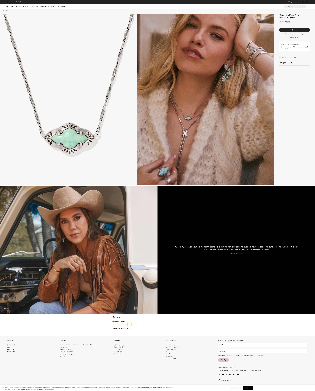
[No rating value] (290, 57)
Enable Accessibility (305, 2)
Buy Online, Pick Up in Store (120, 345)
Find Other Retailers (65, 353)
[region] (157, 388)
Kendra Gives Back (12, 345)
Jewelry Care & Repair (171, 347)
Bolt (167, 351)
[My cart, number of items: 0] (308, 6)
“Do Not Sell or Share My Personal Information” (32, 389)
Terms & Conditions (118, 349)
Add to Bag (294, 30)
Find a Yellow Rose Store (66, 351)
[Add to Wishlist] (308, 16)
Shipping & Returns (118, 347)
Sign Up (223, 360)
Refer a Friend (11, 351)
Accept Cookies (248, 388)
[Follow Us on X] (226, 375)
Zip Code (222, 351)
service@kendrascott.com (67, 349)
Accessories (43, 6)
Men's (57, 6)
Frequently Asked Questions (173, 345)
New (12, 6)
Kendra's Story (11, 344)
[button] (115, 324)
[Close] (312, 388)
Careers (9, 347)
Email (221, 345)
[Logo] (7, 6)
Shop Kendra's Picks (236, 253)
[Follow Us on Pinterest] (230, 375)
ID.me (167, 355)
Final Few (63, 6)
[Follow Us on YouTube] (238, 375)
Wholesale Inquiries (118, 353)
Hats (33, 6)
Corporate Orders (117, 355)
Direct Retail (10, 349)
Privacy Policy (260, 355)
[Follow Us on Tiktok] (234, 375)
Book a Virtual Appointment (67, 354)
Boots (28, 6)
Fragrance (51, 6)
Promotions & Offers (171, 344)
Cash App (168, 353)
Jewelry (17, 6)
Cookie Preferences (236, 388)
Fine (37, 6)
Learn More (257, 370)
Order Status (116, 344)
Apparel (23, 6)
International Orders (118, 351)
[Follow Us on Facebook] (223, 375)
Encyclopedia (169, 356)
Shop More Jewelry (171, 358)
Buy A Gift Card (64, 356)
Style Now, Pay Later (171, 349)
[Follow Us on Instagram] (219, 375)
